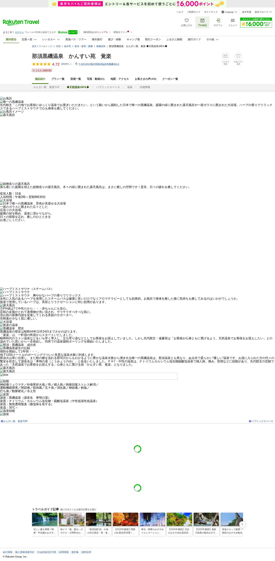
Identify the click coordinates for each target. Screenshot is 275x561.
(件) (65, 64)
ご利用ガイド (193, 12)
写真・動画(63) (96, 79)
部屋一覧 (76, 79)
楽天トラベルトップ (42, 46)
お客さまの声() (145, 79)
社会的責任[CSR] (46, 552)
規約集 (75, 552)
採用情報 (64, 552)
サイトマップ (211, 12)
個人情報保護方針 (25, 552)
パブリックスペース (108, 87)
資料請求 (86, 552)
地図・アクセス (120, 79)
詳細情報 (145, 87)
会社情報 (7, 552)
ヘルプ (179, 12)
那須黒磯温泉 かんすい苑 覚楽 (71, 56)
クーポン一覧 (170, 79)
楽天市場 (246, 12)
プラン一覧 (58, 79)
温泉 (129, 87)
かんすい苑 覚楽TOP (46, 87)
